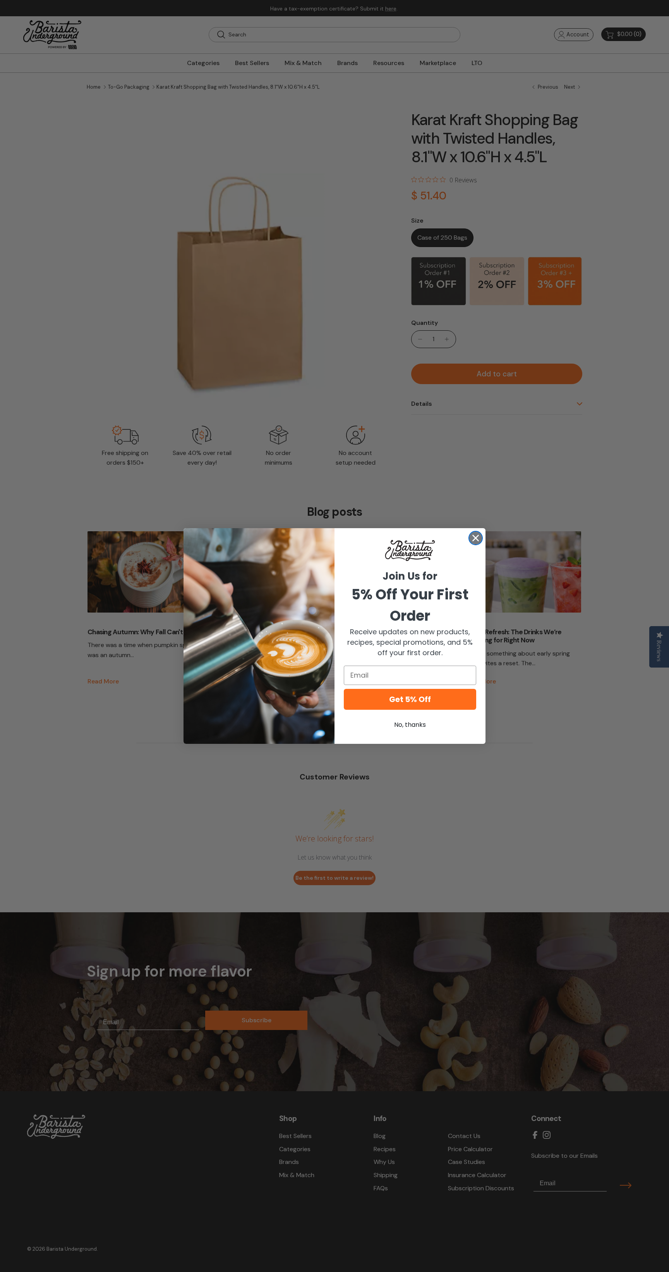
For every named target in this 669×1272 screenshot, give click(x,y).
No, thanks (410, 724)
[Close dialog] (475, 538)
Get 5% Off (410, 699)
